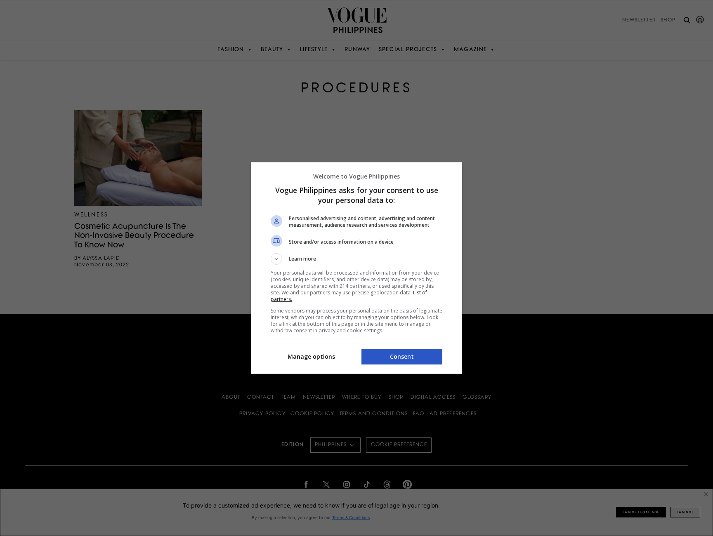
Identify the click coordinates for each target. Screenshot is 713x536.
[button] (356, 259)
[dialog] (356, 268)
